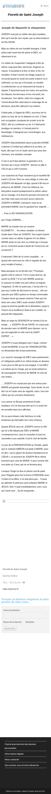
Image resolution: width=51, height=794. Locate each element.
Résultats (30, 622)
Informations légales (14, 753)
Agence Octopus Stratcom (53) (33, 791)
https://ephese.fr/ (10, 589)
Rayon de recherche (12, 622)
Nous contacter (12, 759)
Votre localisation (11, 610)
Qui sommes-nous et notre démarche (22, 765)
